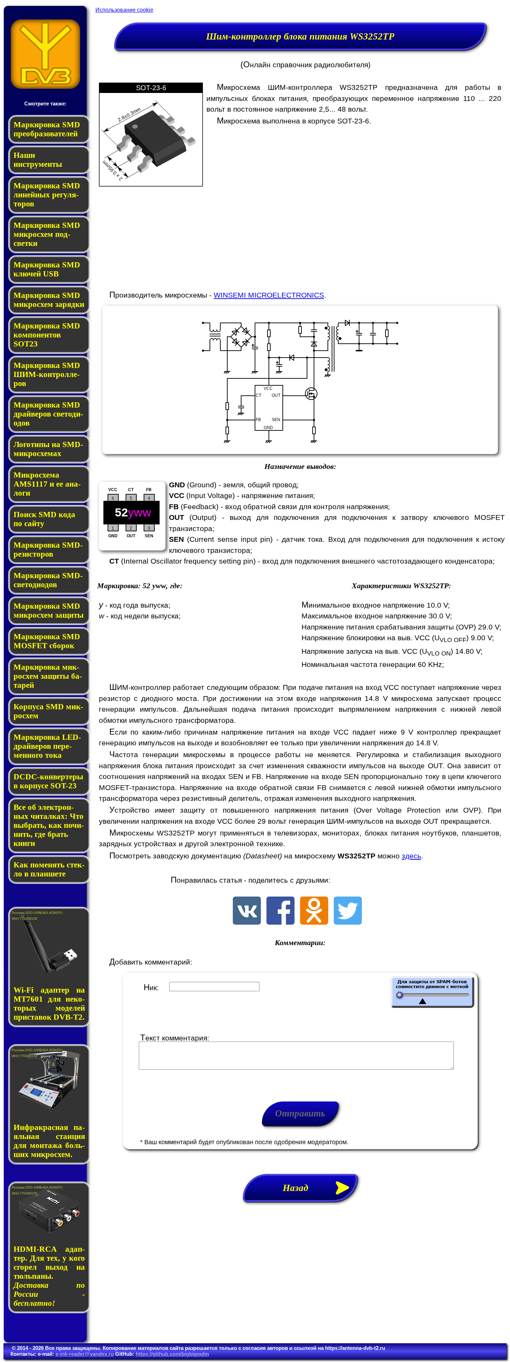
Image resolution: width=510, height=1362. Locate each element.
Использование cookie (124, 10)
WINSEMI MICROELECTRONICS (269, 295)
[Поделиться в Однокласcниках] (314, 922)
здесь (411, 856)
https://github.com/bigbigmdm (172, 1354)
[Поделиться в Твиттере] (348, 922)
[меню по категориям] (45, 87)
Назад (300, 1188)
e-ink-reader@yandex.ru (85, 1354)
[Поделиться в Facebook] (280, 922)
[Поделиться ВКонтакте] (247, 922)
